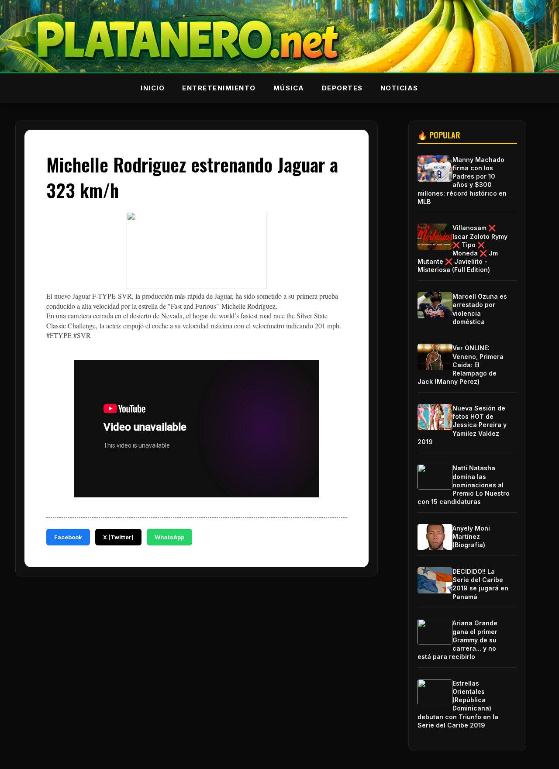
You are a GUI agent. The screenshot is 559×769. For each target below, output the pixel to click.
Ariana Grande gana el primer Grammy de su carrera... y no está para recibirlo (457, 639)
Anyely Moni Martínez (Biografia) (471, 536)
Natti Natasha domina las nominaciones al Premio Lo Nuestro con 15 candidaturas (464, 484)
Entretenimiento (219, 88)
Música (288, 88)
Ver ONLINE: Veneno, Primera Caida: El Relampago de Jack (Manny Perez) (461, 364)
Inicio (153, 88)
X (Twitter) (118, 537)
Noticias (399, 88)
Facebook (68, 537)
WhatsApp (169, 537)
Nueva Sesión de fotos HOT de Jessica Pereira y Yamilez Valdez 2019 (462, 424)
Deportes (342, 88)
